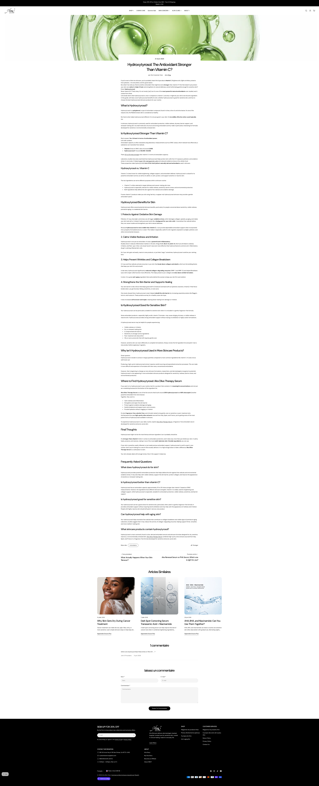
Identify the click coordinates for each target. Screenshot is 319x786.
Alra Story (147, 752)
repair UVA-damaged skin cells (148, 161)
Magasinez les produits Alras (190, 730)
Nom (123, 677)
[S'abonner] (134, 735)
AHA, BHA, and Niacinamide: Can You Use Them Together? (202, 622)
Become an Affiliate (150, 759)
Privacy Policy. (127, 739)
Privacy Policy (207, 741)
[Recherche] (306, 10)
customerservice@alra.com (107, 755)
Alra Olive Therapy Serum (164, 422)
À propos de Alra (186, 736)
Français (99, 771)
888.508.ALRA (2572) (106, 759)
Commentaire (125, 685)
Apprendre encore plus (104, 633)
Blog (169, 75)
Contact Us (206, 744)
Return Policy (207, 738)
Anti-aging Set (185, 739)
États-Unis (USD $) (114, 771)
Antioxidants (133, 545)
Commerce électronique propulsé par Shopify (125, 775)
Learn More (152, 743)
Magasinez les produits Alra (211, 730)
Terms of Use (118, 739)
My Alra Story (148, 755)
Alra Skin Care (106, 775)
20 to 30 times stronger (132, 154)
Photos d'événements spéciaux (190, 733)
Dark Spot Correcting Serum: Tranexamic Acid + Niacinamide (156, 622)
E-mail (163, 677)
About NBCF (148, 762)
